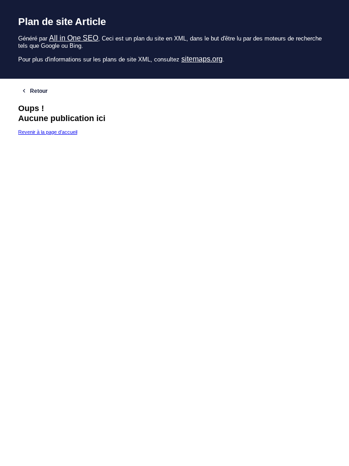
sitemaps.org (202, 59)
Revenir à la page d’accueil (47, 132)
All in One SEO (73, 38)
